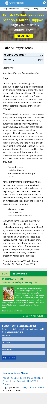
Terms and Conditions (31, 377)
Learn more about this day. (12, 311)
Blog (36, 8)
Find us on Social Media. (15, 372)
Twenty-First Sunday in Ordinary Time (19, 282)
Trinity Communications (32, 387)
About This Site (10, 377)
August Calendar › (34, 316)
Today (26, 8)
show (40, 55)
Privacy (6, 381)
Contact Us (8, 384)
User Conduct (18, 381)
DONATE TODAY (24, 36)
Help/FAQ (32, 381)
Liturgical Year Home (11, 8)
